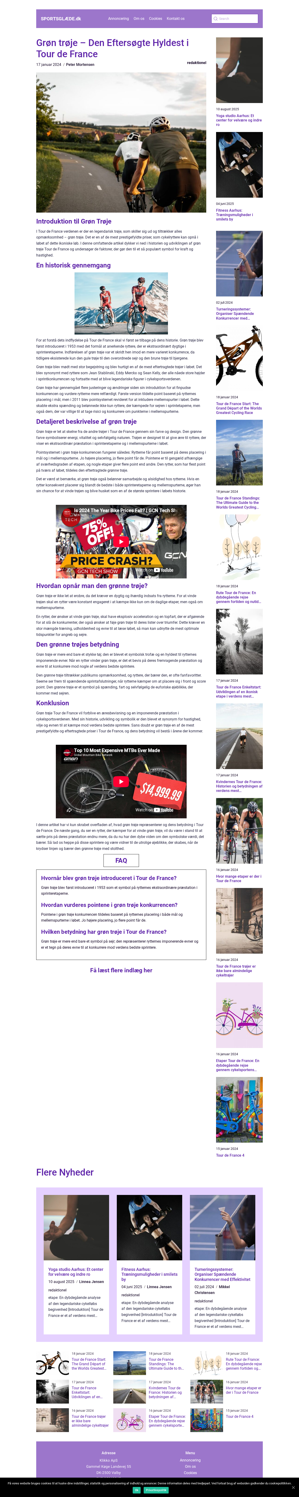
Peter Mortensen (80, 64)
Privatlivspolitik (156, 1490)
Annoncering (118, 18)
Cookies (155, 18)
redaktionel (196, 63)
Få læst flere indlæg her (121, 970)
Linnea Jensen (91, 1282)
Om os (139, 18)
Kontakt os (176, 18)
